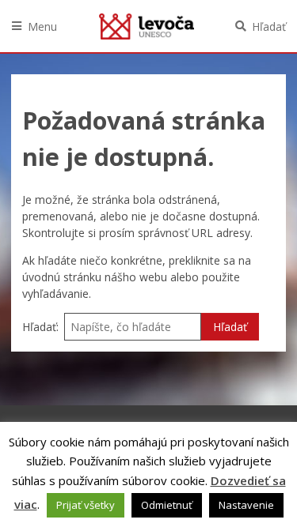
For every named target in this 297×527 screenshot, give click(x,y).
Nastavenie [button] (246, 505)
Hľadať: (40, 326)
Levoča (146, 26)
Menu (42, 26)
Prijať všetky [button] (85, 505)
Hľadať (269, 26)
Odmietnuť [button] (166, 505)
